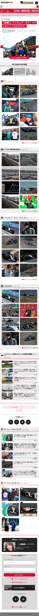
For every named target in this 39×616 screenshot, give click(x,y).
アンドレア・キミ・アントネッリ (28, 407)
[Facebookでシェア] (16, 422)
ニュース (17, 10)
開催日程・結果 (25, 10)
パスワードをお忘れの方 (20, 579)
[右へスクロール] (38, 6)
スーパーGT (9, 6)
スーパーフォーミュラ (19, 6)
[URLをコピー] (28, 422)
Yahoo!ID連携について (20, 607)
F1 (4, 6)
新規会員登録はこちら (20, 582)
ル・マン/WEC (29, 6)
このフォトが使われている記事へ (19, 57)
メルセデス (20, 410)
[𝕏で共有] (10, 422)
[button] (37, 46)
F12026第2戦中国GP (13, 407)
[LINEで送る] (22, 422)
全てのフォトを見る (30, 143)
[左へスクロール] (1, 6)
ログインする (18, 575)
